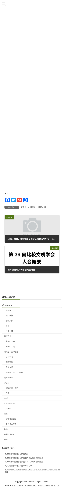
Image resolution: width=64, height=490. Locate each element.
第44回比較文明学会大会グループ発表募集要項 (24, 462)
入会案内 (7, 408)
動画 (6, 429)
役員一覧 (9, 331)
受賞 (6, 414)
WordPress (18, 485)
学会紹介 (7, 310)
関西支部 (42, 207)
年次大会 (7, 336)
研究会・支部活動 (28, 207)
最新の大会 (10, 341)
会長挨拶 (9, 321)
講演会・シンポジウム (15, 372)
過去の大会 (10, 346)
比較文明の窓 (9, 403)
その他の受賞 (11, 424)
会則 (7, 326)
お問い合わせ (9, 434)
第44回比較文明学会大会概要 (16, 454)
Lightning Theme (31, 485)
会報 (6, 398)
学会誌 (6, 383)
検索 (6, 439)
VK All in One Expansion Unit (49, 485)
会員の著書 (8, 377)
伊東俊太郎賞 (11, 419)
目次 (7, 393)
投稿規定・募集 (12, 388)
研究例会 (9, 357)
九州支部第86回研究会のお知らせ (18, 466)
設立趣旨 (9, 315)
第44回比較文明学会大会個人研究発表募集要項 (24, 458)
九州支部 (9, 367)
